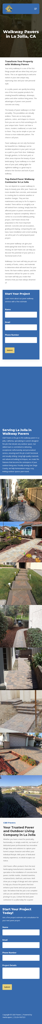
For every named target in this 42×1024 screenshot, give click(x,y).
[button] (35, 9)
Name (8, 309)
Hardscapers (7, 1017)
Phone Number (12, 335)
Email (7, 322)
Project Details (9, 965)
